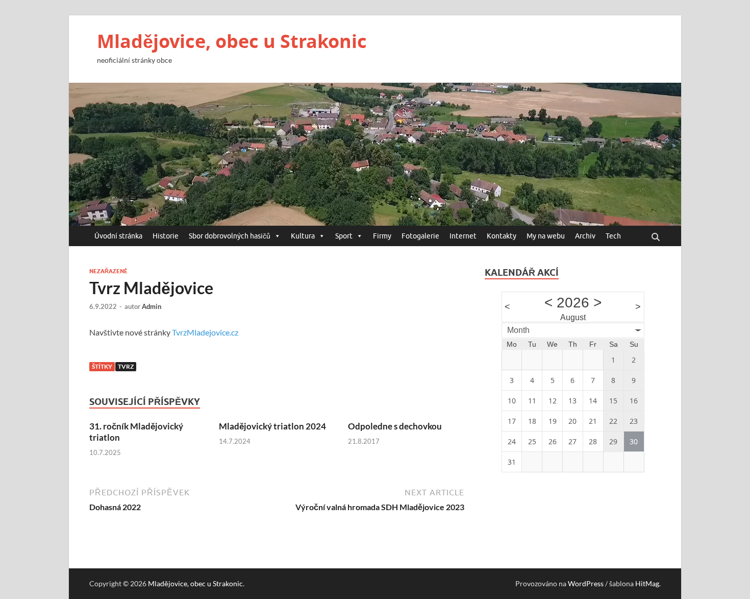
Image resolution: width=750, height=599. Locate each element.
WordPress (586, 583)
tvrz (126, 366)
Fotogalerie (420, 236)
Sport (344, 236)
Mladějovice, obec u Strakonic (232, 41)
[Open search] (655, 237)
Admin (151, 306)
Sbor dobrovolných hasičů (229, 236)
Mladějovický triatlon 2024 (272, 426)
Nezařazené (108, 271)
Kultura (303, 236)
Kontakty (501, 236)
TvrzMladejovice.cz (205, 332)
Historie (166, 236)
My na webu (546, 236)
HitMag (647, 583)
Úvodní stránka (118, 236)
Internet (463, 236)
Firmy (382, 236)
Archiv (585, 236)
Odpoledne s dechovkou (395, 426)
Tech (613, 236)
